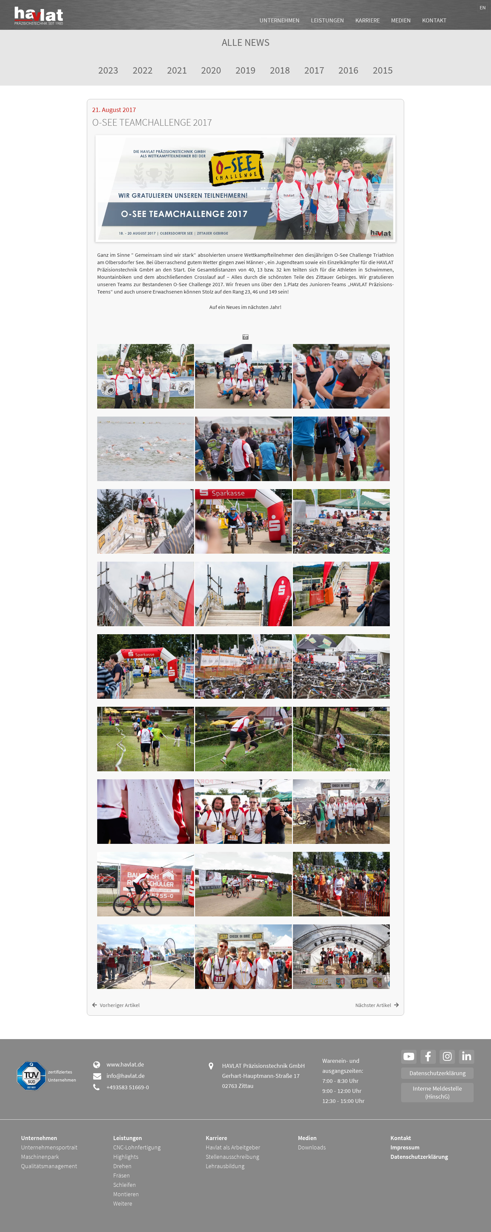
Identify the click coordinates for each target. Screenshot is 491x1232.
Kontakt (434, 20)
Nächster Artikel (374, 1005)
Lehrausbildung (225, 1166)
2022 (143, 70)
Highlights (125, 1156)
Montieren (126, 1194)
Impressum (405, 1147)
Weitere (122, 1203)
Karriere (367, 20)
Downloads (312, 1147)
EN (483, 7)
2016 (348, 70)
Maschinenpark (40, 1156)
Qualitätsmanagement (49, 1166)
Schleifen (124, 1185)
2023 (108, 70)
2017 (314, 70)
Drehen (122, 1166)
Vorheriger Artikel (118, 1005)
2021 (177, 70)
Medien (401, 20)
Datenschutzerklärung (438, 1073)
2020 (211, 70)
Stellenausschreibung (232, 1156)
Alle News (246, 42)
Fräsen (121, 1175)
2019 (245, 70)
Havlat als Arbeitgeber (233, 1147)
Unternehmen (280, 20)
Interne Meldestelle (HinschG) (437, 1092)
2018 (280, 70)
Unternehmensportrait (49, 1147)
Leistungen (327, 20)
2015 (383, 70)
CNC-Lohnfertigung (137, 1147)
